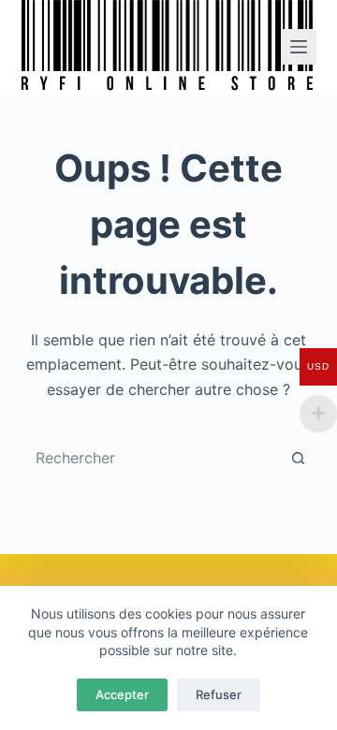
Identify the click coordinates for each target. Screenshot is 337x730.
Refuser (219, 694)
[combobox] (151, 457)
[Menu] (298, 47)
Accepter (122, 694)
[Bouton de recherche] (297, 457)
